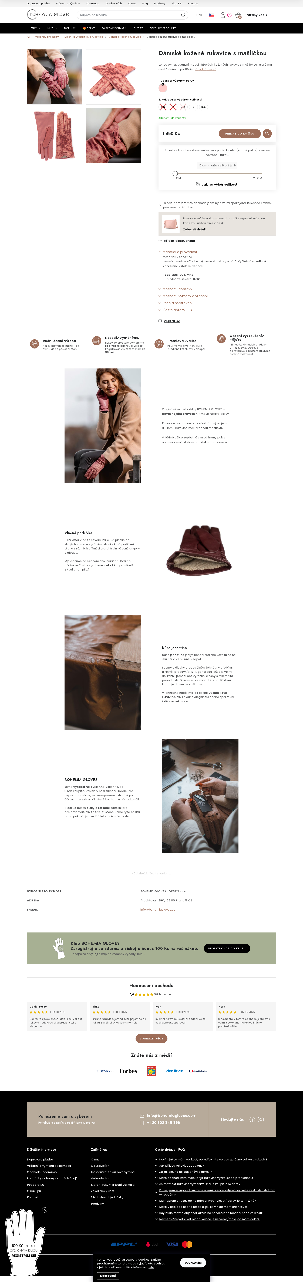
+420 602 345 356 (163, 1122)
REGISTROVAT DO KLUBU (227, 948)
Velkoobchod (100, 1178)
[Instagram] (261, 1119)
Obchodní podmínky (42, 1172)
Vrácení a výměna (68, 3)
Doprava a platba (38, 3)
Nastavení (108, 1276)
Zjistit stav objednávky (107, 1197)
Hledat (183, 15)
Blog (145, 3)
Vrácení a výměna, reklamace (49, 1166)
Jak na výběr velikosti (220, 184)
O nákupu (92, 3)
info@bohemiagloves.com (159, 910)
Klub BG (177, 3)
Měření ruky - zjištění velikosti (112, 1185)
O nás (132, 3)
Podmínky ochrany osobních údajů (52, 1178)
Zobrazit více (151, 1038)
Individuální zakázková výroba (113, 1172)
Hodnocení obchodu (151, 985)
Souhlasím (193, 1263)
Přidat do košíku (239, 133)
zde (151, 1267)
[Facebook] (252, 1119)
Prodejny (160, 3)
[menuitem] (35, 28)
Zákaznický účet (103, 1191)
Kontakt (193, 3)
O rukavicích (114, 3)
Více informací (205, 69)
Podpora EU (35, 1185)
